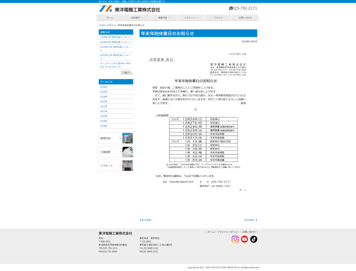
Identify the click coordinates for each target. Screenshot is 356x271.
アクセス (218, 17)
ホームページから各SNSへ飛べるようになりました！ (115, 65)
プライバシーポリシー (228, 231)
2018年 (103, 125)
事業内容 (162, 17)
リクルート (189, 17)
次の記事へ (250, 220)
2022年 (103, 106)
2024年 (103, 96)
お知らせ (111, 25)
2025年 (103, 91)
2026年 (103, 86)
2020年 (103, 116)
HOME (102, 25)
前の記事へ (147, 220)
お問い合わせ (245, 17)
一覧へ (126, 72)
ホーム (110, 17)
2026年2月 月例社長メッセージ (115, 42)
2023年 (103, 101)
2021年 (103, 111)
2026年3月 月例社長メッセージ (115, 37)
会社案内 (135, 17)
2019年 (103, 121)
